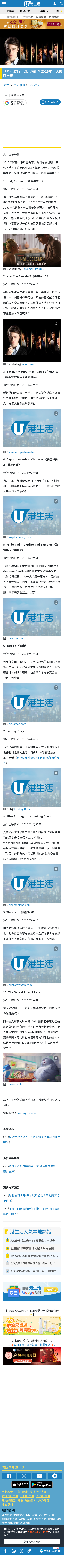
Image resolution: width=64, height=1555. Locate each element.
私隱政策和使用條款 (37, 1532)
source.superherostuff (22, 452)
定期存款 (54, 16)
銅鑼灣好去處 (10, 1496)
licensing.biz (16, 1084)
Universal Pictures (32, 269)
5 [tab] (37, 20)
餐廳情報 (30, 1500)
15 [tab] (34, 28)
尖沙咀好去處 (38, 1492)
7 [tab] (24, 24)
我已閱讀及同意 (32, 1541)
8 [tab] (28, 24)
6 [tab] (41, 20)
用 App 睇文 (51, 102)
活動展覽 (7, 1492)
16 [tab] (37, 28)
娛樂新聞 (41, 16)
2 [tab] (28, 20)
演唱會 (10, 11)
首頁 (7, 85)
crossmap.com (18, 724)
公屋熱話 (28, 16)
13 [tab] (28, 28)
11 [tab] (37, 24)
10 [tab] (34, 24)
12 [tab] (41, 24)
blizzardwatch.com (20, 985)
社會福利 (7, 1504)
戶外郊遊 (43, 1500)
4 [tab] (34, 20)
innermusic (28, 364)
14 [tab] (31, 28)
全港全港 (34, 85)
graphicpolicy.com (20, 537)
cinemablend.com (20, 905)
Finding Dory (22, 809)
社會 (20, 1500)
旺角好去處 (9, 1500)
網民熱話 (7, 1515)
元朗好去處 (27, 1496)
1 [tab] (24, 20)
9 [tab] (31, 24)
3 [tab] (31, 20)
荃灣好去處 (43, 1496)
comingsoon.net (27, 1113)
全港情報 (19, 85)
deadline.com (17, 638)
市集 (17, 1492)
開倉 (25, 1492)
